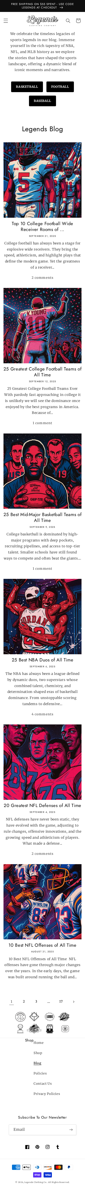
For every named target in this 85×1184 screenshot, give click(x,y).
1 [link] (11, 1002)
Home (39, 1043)
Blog (37, 1063)
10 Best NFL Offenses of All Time (42, 945)
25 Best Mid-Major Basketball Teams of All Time (42, 518)
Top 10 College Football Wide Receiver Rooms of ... (42, 227)
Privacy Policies (47, 1094)
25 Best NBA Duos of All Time (42, 660)
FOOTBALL (60, 87)
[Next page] (73, 1002)
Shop (38, 1053)
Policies (40, 1073)
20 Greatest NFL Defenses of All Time (42, 806)
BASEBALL (42, 101)
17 (61, 1001)
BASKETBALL (27, 87)
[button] (6, 21)
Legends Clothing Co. (35, 1182)
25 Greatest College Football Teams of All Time (42, 372)
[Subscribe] (71, 1129)
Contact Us (43, 1084)
